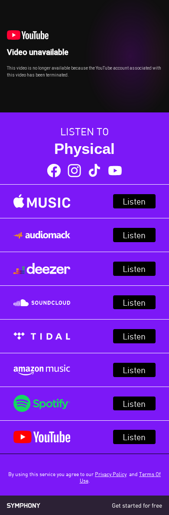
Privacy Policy (111, 474)
